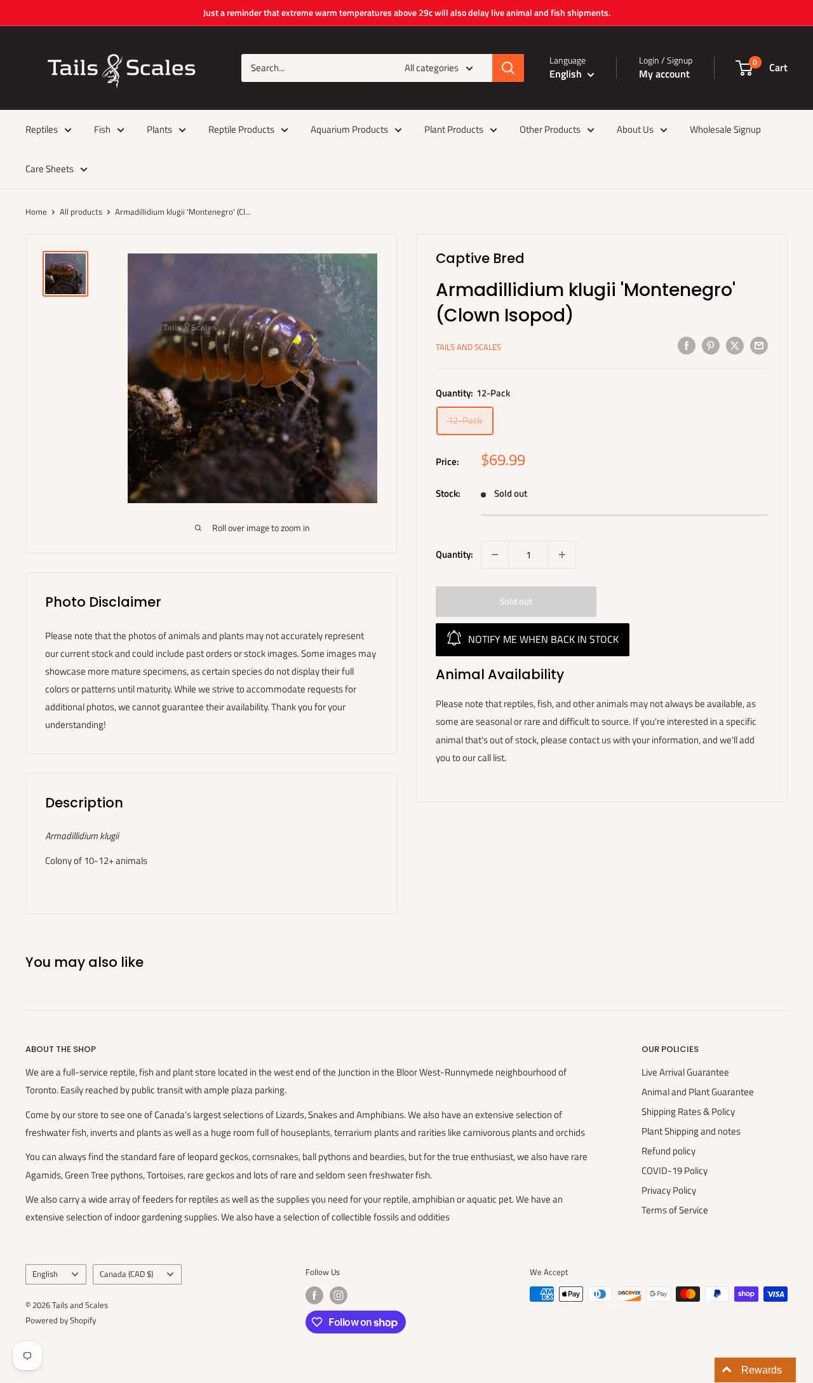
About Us (635, 129)
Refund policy (668, 1151)
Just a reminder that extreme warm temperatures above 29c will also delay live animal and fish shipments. (406, 12)
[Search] (508, 68)
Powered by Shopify (60, 1320)
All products (81, 211)
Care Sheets (49, 168)
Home (36, 211)
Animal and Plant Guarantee (698, 1091)
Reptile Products (241, 129)
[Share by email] (759, 345)
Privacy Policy (669, 1190)
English (45, 1274)
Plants (159, 129)
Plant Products (453, 129)
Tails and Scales (468, 347)
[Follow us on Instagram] (338, 1295)
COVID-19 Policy (675, 1170)
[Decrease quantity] (494, 554)
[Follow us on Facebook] (314, 1295)
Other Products (550, 129)
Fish (102, 129)
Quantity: (454, 554)
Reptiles (41, 129)
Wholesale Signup (725, 129)
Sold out (515, 601)
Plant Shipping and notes (691, 1131)
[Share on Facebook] (686, 345)
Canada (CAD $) (126, 1274)
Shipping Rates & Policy (688, 1111)
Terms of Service (675, 1210)
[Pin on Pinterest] (711, 345)
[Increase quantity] (562, 554)
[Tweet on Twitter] (735, 345)
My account (664, 73)
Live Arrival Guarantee (685, 1072)
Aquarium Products (349, 129)
